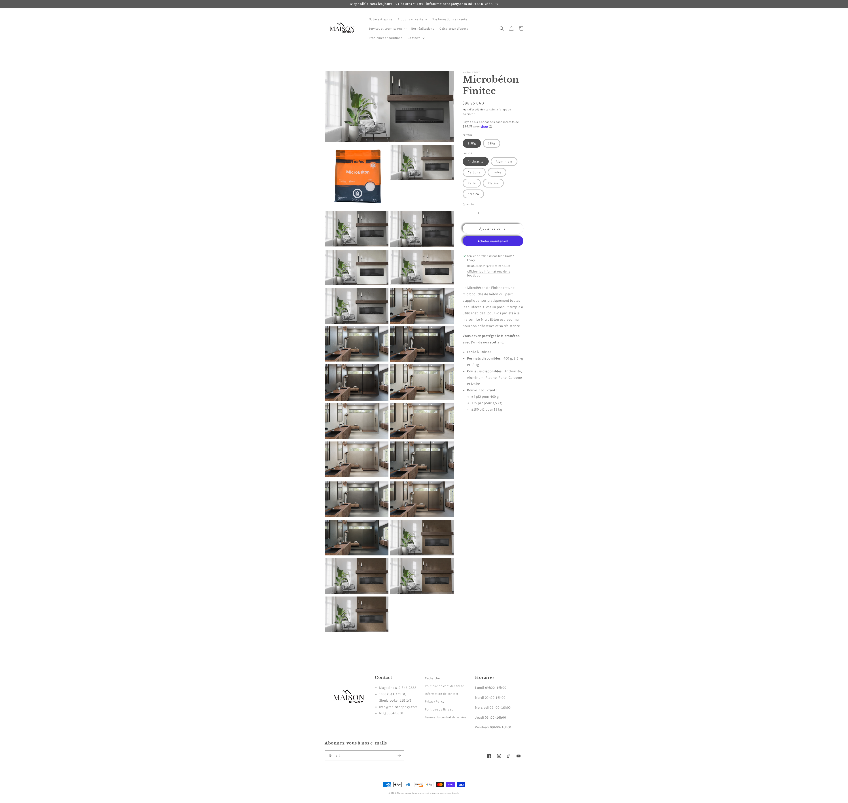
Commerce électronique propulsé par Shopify (435, 793)
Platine (493, 183)
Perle (472, 183)
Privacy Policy (434, 701)
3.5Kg (472, 143)
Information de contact (441, 694)
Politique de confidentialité (444, 686)
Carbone (474, 172)
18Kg (491, 143)
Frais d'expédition (474, 109)
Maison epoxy (404, 793)
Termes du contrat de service (445, 717)
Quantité (468, 204)
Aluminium (504, 161)
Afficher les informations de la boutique (488, 273)
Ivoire (497, 172)
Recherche (432, 678)
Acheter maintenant (493, 241)
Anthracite (476, 161)
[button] (412, 19)
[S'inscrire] (399, 755)
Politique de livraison (440, 709)
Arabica (473, 194)
